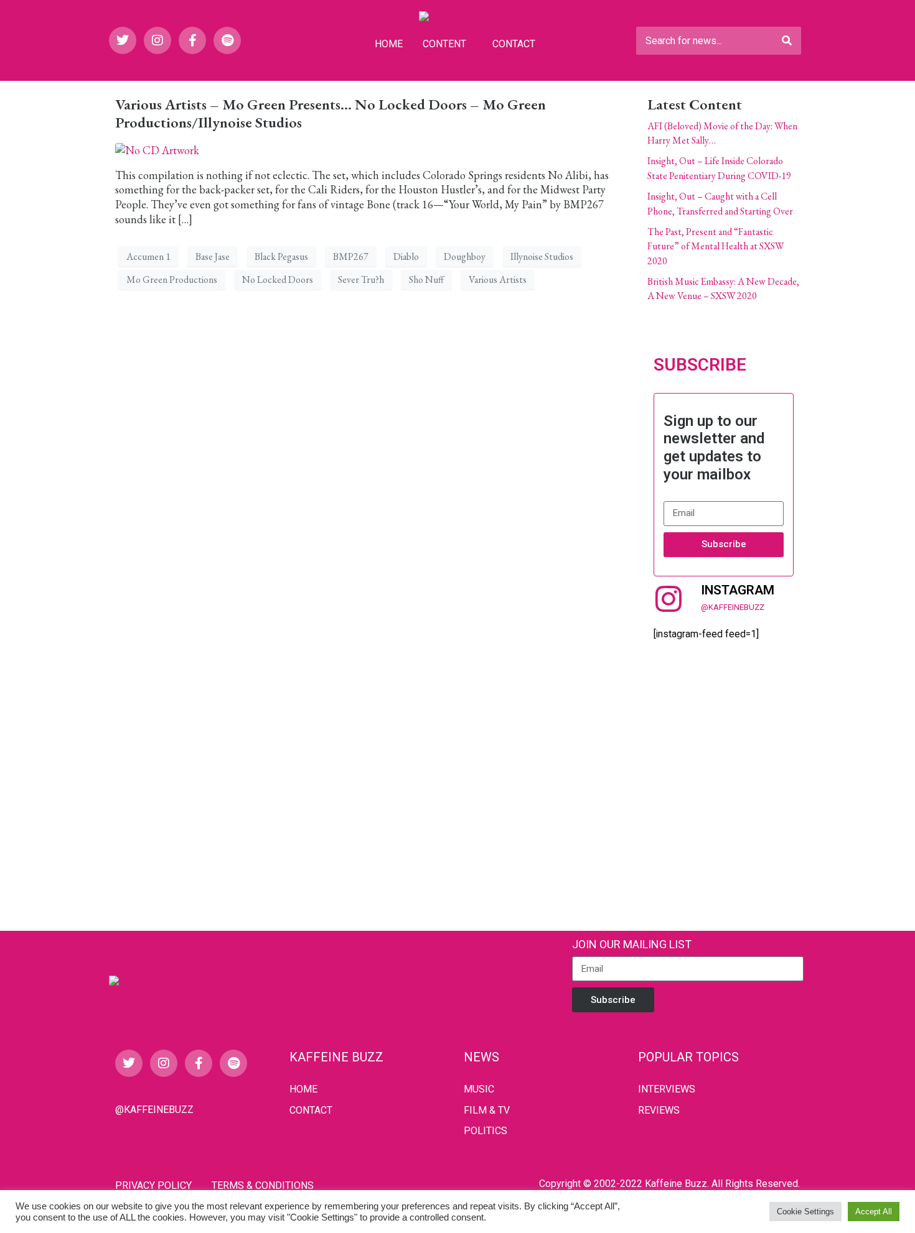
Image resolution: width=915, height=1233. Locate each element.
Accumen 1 (148, 256)
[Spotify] (227, 40)
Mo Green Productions (171, 279)
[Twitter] (122, 40)
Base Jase (212, 256)
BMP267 (350, 256)
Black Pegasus (281, 256)
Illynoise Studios (541, 256)
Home (389, 44)
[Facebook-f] (192, 40)
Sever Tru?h (361, 279)
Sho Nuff (426, 279)
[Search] (786, 41)
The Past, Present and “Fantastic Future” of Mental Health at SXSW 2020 (715, 246)
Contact (513, 44)
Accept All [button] (873, 1211)
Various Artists (498, 279)
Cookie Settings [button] (805, 1211)
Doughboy (465, 256)
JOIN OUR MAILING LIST (632, 944)
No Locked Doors (277, 279)
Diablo (406, 256)
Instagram (737, 590)
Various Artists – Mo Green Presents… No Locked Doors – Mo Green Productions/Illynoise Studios (330, 113)
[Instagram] (157, 40)
